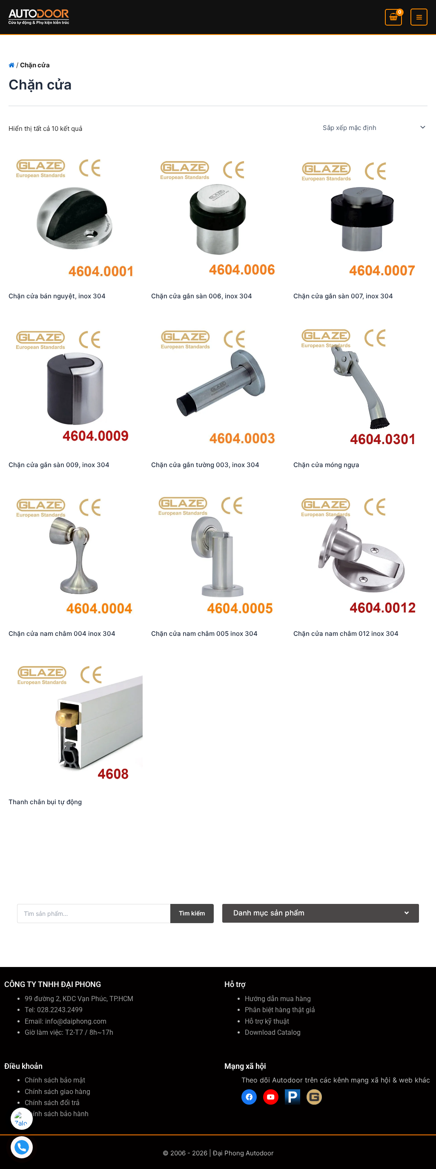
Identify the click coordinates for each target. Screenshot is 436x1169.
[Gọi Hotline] (22, 1147)
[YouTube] (270, 1097)
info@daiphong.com (75, 1021)
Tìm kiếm (192, 913)
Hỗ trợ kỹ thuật (267, 1021)
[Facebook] (249, 1097)
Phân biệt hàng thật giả (280, 1010)
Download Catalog (273, 1032)
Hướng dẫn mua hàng (278, 999)
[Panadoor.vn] (292, 1097)
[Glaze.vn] (314, 1097)
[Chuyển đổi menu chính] (418, 17)
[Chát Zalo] (22, 1119)
